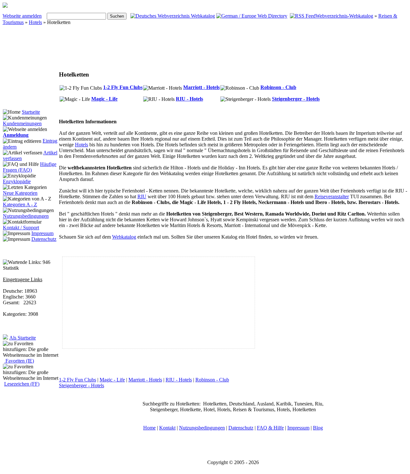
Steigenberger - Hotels (296, 99)
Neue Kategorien (20, 193)
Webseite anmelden (22, 16)
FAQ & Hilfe (270, 427)
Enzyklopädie (17, 181)
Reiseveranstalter (332, 196)
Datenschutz (43, 239)
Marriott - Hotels (201, 87)
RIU (141, 196)
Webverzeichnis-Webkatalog (344, 16)
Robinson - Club (278, 87)
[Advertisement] (178, 50)
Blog (318, 427)
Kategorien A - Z (20, 204)
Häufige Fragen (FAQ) (29, 167)
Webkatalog (124, 237)
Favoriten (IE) (19, 361)
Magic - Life (104, 99)
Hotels (35, 22)
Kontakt (167, 427)
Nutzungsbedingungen (26, 216)
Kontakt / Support (21, 227)
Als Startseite (22, 337)
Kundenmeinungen (22, 123)
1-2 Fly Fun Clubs (123, 87)
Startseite (31, 112)
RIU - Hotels (189, 99)
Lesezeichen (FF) (21, 384)
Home (149, 427)
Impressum (42, 233)
